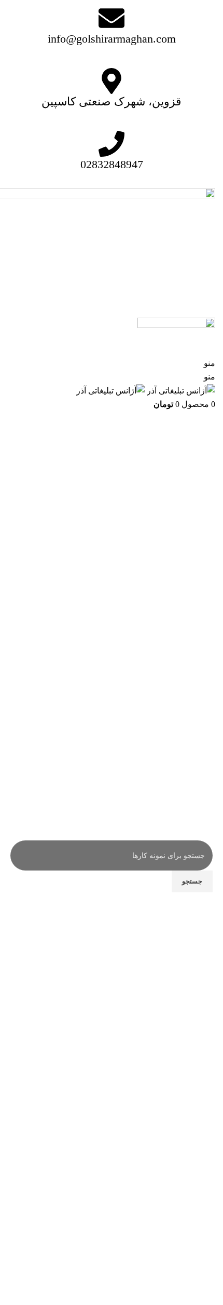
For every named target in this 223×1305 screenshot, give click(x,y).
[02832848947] (111, 144)
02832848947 (111, 164)
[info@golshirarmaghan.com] (111, 18)
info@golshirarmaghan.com (112, 38)
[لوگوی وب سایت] (180, 390)
